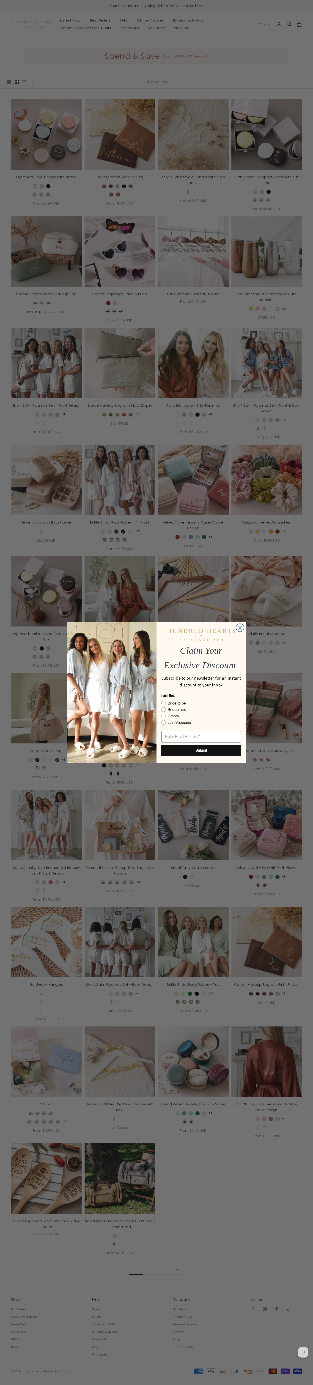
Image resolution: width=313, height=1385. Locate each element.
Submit (201, 750)
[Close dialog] (240, 628)
